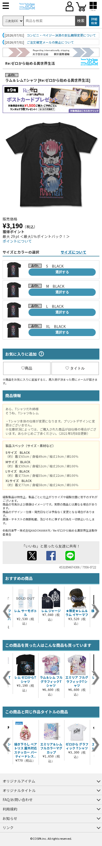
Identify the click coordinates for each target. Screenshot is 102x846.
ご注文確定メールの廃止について (50, 42)
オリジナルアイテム (19, 781)
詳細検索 (94, 21)
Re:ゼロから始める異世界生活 (30, 63)
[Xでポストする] (32, 558)
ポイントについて (17, 241)
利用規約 (10, 809)
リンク (8, 827)
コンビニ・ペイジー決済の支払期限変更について (61, 35)
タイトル (77, 368)
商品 (28, 368)
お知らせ (10, 818)
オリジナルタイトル (19, 790)
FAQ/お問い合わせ (18, 799)
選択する (62, 272)
